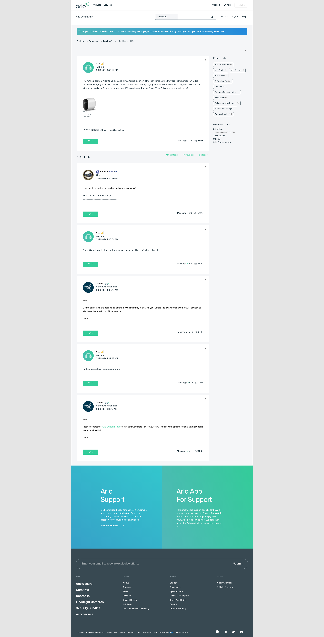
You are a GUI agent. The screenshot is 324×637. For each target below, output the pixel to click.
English (80, 41)
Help (244, 17)
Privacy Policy (112, 632)
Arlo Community (84, 17)
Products (97, 5)
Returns (173, 605)
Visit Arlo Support (109, 526)
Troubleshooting (116, 130)
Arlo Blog (127, 605)
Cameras (93, 41)
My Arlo (227, 5)
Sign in (235, 17)
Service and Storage (223, 109)
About (126, 583)
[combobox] (197, 17)
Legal (138, 632)
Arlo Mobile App (222, 65)
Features (218, 87)
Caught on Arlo (130, 600)
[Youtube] (241, 632)
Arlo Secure (236, 70)
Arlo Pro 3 (107, 41)
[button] (206, 60)
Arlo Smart (219, 76)
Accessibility (147, 632)
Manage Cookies (182, 632)
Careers (126, 587)
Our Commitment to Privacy (136, 609)
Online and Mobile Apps (225, 103)
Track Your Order (178, 600)
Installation (219, 98)
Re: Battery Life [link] (126, 41)
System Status (176, 592)
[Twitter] (233, 632)
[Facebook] (217, 631)
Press (125, 592)
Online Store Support (179, 596)
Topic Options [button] (246, 51)
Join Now (224, 17)
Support (216, 5)
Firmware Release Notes (225, 92)
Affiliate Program (225, 587)
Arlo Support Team (111, 426)
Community (175, 587)
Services (108, 5)
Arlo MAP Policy (224, 583)
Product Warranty (178, 609)
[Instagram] (225, 632)
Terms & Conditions (126, 632)
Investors (127, 596)
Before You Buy (221, 81)
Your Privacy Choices (161, 632)
